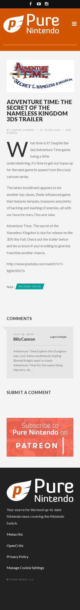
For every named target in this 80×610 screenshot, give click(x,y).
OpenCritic (15, 545)
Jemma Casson (23, 130)
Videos (12, 132)
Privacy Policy (17, 556)
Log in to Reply (58, 337)
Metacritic (15, 534)
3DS (68, 130)
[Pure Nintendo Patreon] (40, 437)
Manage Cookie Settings (25, 568)
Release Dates (30, 286)
